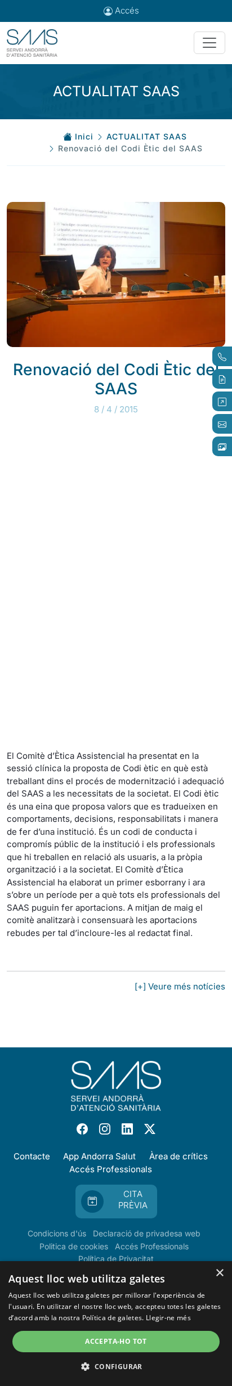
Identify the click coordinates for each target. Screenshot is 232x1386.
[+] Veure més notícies (180, 986)
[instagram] (104, 1128)
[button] (116, 1366)
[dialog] (116, 1323)
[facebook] (82, 1128)
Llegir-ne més (168, 1317)
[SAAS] (32, 43)
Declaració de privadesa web (146, 1233)
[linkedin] (127, 1128)
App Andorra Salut (99, 1156)
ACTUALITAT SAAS (146, 136)
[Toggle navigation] (209, 43)
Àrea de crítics (178, 1156)
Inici (84, 136)
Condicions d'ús (57, 1233)
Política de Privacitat (116, 1258)
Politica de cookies (73, 1246)
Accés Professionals (110, 1169)
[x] (149, 1128)
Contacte (32, 1156)
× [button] (219, 1273)
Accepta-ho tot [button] (116, 1341)
